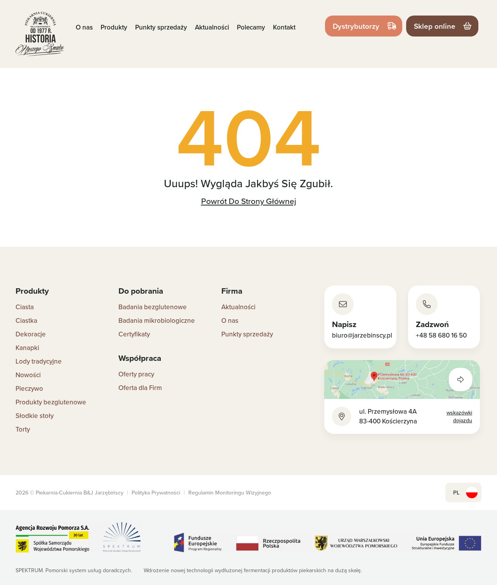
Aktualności (212, 27)
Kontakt (284, 27)
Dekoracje (31, 334)
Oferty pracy (136, 374)
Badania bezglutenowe (152, 307)
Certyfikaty (134, 334)
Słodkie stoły (35, 415)
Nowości (28, 375)
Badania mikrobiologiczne (156, 320)
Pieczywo (29, 388)
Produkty (114, 27)
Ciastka (26, 320)
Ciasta (25, 307)
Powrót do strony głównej (248, 201)
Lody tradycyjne (39, 361)
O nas (84, 27)
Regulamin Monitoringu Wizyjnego (229, 492)
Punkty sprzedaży (161, 27)
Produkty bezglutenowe (51, 402)
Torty (23, 429)
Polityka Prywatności (156, 492)
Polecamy (251, 27)
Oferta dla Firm (140, 387)
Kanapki (27, 347)
